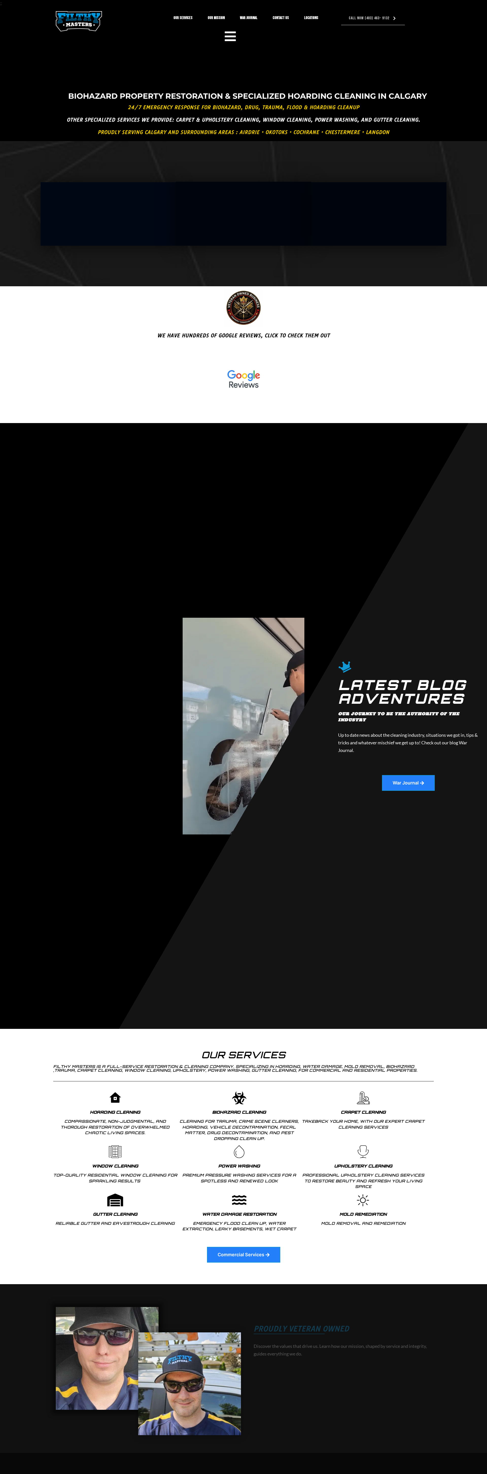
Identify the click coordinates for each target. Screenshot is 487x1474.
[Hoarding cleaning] (115, 1098)
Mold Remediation (363, 1214)
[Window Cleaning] (115, 1151)
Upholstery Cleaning (363, 1166)
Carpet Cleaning (363, 1112)
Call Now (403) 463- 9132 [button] (369, 18)
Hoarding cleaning (115, 1112)
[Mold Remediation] (363, 1200)
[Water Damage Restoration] (239, 1200)
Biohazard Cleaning (239, 1112)
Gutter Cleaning (115, 1214)
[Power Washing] (239, 1151)
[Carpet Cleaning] (363, 1098)
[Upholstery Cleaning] (363, 1151)
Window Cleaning (115, 1166)
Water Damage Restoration (239, 1214)
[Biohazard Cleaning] (239, 1098)
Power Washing (239, 1166)
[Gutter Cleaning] (115, 1200)
